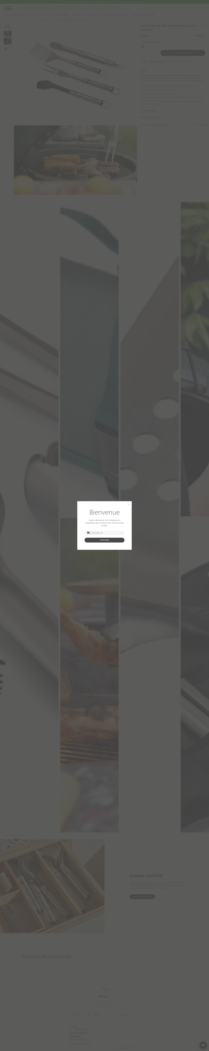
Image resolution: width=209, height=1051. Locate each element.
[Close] (128, 504)
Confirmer (104, 540)
